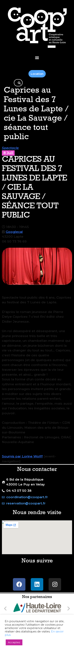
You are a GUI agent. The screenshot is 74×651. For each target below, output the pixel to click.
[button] (37, 57)
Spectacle (10, 148)
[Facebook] (19, 584)
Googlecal (14, 232)
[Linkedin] (37, 584)
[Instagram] (55, 584)
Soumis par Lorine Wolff (22, 456)
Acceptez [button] (14, 642)
